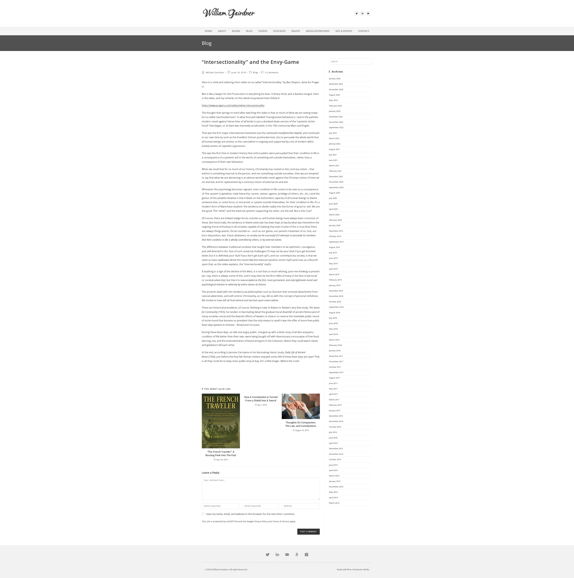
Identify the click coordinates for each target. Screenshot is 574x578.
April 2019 (333, 269)
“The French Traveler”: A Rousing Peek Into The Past (220, 453)
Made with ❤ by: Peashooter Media (353, 569)
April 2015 (333, 470)
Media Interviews (317, 31)
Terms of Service (281, 521)
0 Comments (271, 72)
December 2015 (336, 448)
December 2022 (336, 116)
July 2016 (333, 432)
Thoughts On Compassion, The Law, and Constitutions (300, 424)
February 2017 (335, 405)
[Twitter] (356, 13)
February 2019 (335, 279)
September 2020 (336, 187)
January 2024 (334, 78)
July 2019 (333, 252)
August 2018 (334, 312)
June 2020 (333, 203)
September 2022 (336, 127)
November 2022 (336, 122)
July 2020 (333, 198)
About (222, 31)
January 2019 (334, 285)
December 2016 (336, 416)
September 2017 (336, 372)
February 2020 (335, 220)
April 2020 (333, 209)
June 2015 (333, 465)
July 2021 (333, 154)
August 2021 (334, 149)
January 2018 (334, 350)
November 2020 (336, 182)
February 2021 (335, 171)
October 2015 (335, 459)
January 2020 (334, 225)
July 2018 (333, 318)
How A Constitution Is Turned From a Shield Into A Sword (261, 398)
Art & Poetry (343, 31)
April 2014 (333, 497)
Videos (262, 31)
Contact (363, 31)
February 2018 (335, 345)
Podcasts (279, 31)
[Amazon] (297, 554)
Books (236, 31)
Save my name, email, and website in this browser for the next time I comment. (250, 514)
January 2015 (334, 481)
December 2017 (336, 356)
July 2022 (333, 133)
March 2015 (334, 475)
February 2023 (335, 105)
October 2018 (335, 301)
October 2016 (335, 426)
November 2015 (336, 454)
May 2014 (333, 492)
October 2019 (335, 236)
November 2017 (336, 361)
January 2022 (334, 143)
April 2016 (333, 443)
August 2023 (334, 94)
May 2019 (333, 263)
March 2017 (334, 399)
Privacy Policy (260, 521)
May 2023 (333, 100)
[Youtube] (368, 13)
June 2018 (333, 323)
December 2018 (336, 290)
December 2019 (336, 231)
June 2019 (333, 258)
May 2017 (333, 388)
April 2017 (333, 394)
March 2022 (334, 138)
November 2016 (336, 421)
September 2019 (336, 241)
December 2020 (336, 176)
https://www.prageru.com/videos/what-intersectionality (233, 105)
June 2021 (333, 160)
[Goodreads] (306, 554)
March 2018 (334, 339)
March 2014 (334, 503)
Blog (249, 31)
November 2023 (336, 89)
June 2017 (333, 383)
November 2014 (336, 486)
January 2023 (334, 111)
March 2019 (334, 274)
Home (208, 31)
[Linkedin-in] (362, 13)
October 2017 (335, 367)
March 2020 (334, 214)
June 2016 (333, 437)
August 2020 (334, 192)
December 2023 (336, 84)
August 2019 (334, 247)
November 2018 (336, 296)
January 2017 (334, 410)
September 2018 (336, 307)
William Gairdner (228, 13)
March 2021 (334, 165)
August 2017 (334, 377)
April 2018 (333, 334)
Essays (295, 31)
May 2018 (333, 329)
